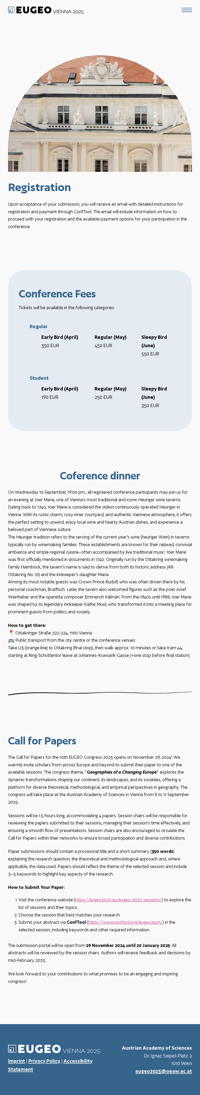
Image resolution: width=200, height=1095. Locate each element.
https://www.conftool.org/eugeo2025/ (125, 922)
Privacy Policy (44, 1061)
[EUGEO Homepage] (46, 9)
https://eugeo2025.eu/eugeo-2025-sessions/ (118, 899)
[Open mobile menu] (187, 10)
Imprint (16, 1061)
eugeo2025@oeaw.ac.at (163, 1071)
